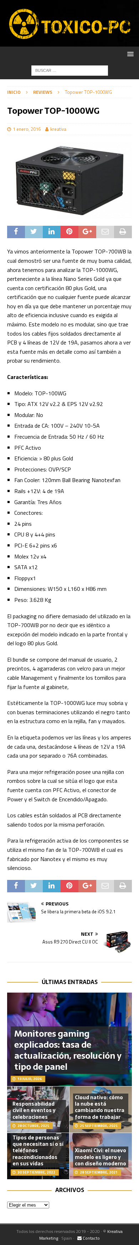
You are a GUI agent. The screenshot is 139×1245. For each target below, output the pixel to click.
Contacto (91, 1238)
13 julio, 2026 (29, 1078)
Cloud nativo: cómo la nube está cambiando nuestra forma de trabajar (99, 1107)
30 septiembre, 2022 (36, 1172)
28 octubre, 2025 (33, 1125)
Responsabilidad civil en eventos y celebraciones (34, 1110)
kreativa (58, 129)
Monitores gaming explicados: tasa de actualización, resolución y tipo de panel (68, 1050)
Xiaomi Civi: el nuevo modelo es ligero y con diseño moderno (100, 1157)
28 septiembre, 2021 (99, 1172)
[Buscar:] (69, 70)
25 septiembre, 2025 (99, 1125)
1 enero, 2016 (27, 129)
